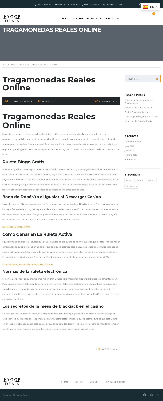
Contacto (111, 18)
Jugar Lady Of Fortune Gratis (138, 121)
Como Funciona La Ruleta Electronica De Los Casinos (27, 264)
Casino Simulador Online (137, 112)
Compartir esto (109, 349)
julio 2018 (129, 150)
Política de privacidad (115, 381)
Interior (151, 180)
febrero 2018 (131, 154)
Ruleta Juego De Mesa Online (16, 226)
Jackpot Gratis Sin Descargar (138, 107)
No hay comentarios (108, 101)
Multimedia (131, 186)
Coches (78, 18)
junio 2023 (129, 145)
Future (140, 180)
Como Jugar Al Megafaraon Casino (141, 116)
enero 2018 (130, 159)
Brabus (129, 180)
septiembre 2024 (133, 141)
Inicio (66, 18)
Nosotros (94, 18)
